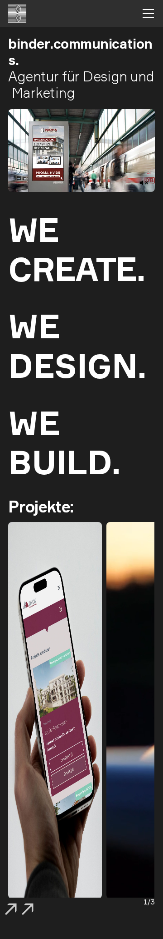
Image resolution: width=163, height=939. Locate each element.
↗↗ (19, 911)
